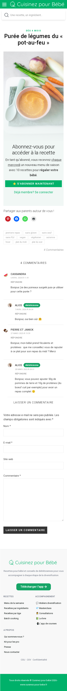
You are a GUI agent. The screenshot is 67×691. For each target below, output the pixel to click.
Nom (7, 426)
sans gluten (31, 233)
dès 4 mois (33, 31)
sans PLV (10, 237)
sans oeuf (47, 233)
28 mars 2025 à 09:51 (24, 369)
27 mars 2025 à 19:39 (20, 333)
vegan (23, 237)
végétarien (36, 237)
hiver (8, 242)
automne (50, 237)
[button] (33, 586)
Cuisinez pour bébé (38, 4)
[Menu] (4, 4)
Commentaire (12, 475)
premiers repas (13, 233)
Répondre (16, 282)
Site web (8, 459)
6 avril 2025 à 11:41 (20, 278)
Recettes (8, 596)
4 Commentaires (54, 249)
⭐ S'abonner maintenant (33, 183)
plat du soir (37, 242)
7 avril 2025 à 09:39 (24, 309)
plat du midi (21, 242)
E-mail (7, 442)
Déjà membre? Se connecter (33, 192)
